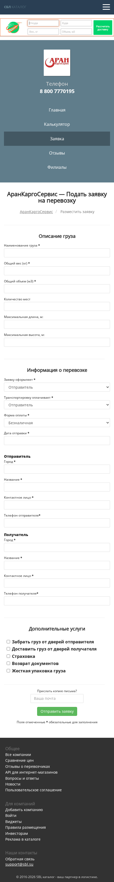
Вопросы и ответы (22, 778)
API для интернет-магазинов (31, 772)
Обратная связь (19, 858)
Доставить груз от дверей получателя (54, 649)
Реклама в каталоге (23, 839)
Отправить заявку (57, 711)
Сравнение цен (19, 760)
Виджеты (13, 821)
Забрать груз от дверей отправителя (53, 642)
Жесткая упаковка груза (39, 671)
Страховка (23, 656)
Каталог (15, 6)
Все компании (18, 754)
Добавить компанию (24, 809)
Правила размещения (25, 827)
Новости (12, 784)
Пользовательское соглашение (33, 789)
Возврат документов (35, 663)
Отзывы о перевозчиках (27, 766)
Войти (10, 815)
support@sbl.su (19, 864)
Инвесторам (16, 833)
